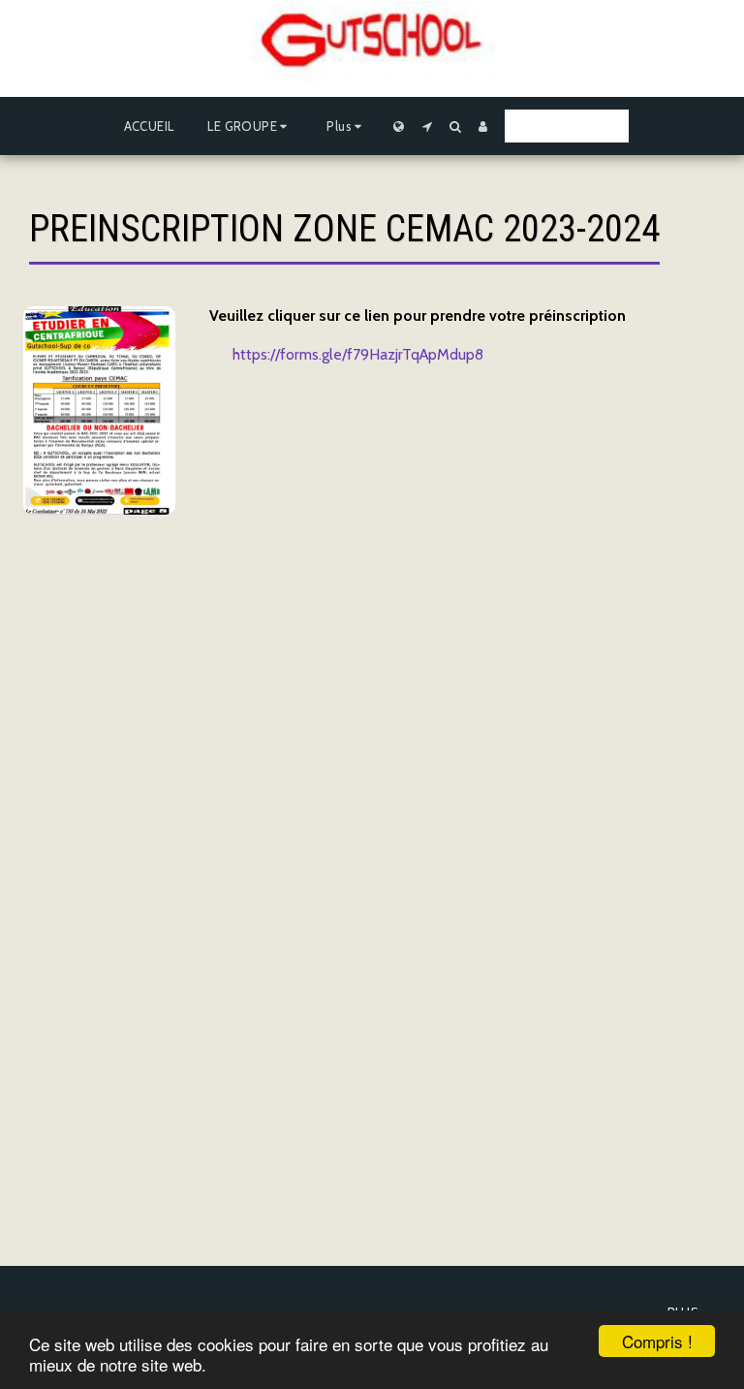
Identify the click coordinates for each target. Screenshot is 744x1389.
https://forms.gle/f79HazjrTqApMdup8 (357, 354)
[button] (250, 126)
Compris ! (657, 1341)
